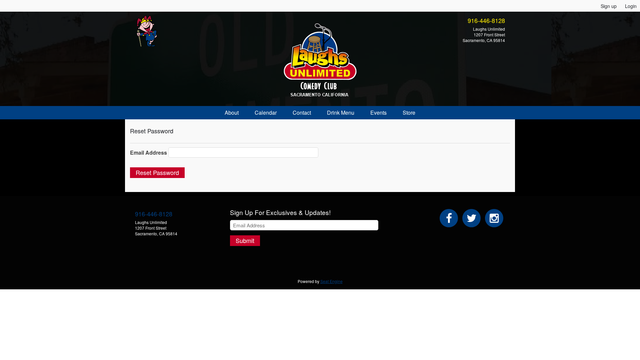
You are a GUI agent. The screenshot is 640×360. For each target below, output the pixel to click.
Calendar (266, 112)
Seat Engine (331, 281)
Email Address (148, 152)
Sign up (609, 6)
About (232, 112)
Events (378, 112)
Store (409, 112)
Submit (245, 240)
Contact (302, 112)
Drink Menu (340, 112)
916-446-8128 (486, 20)
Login (631, 6)
